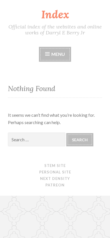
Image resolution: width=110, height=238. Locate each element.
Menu (58, 54)
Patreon (55, 185)
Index (55, 14)
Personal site (55, 172)
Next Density (55, 178)
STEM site (55, 165)
